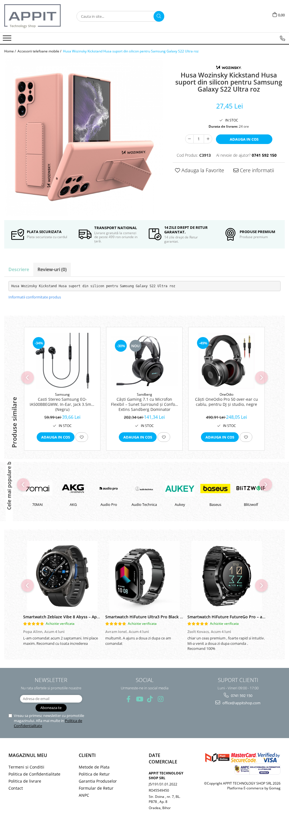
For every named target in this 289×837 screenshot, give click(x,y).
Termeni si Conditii (26, 767)
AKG (37, 504)
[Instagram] (161, 699)
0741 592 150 (241, 695)
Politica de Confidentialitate (34, 774)
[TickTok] (150, 699)
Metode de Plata (94, 767)
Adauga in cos (244, 139)
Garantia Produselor (98, 781)
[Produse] (8, 40)
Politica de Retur (94, 774)
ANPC (84, 795)
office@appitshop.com (241, 702)
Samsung (62, 394)
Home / (10, 51)
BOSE (250, 504)
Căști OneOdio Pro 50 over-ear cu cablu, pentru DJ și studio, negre (226, 402)
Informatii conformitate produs (34, 297)
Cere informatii (256, 170)
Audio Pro (73, 504)
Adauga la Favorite (202, 170)
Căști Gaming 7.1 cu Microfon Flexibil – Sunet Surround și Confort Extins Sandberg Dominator (144, 404)
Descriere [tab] (18, 269)
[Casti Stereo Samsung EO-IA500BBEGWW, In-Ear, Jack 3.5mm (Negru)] (62, 361)
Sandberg (144, 394)
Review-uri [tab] (52, 269)
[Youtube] (139, 699)
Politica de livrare (24, 781)
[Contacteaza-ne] (282, 38)
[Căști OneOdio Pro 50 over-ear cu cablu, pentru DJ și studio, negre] (226, 361)
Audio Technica (108, 504)
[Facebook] (128, 699)
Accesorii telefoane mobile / (39, 51)
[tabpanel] (84, 137)
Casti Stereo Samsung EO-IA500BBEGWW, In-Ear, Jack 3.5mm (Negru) (62, 404)
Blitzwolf (215, 504)
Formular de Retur (96, 788)
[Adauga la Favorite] (81, 437)
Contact (15, 788)
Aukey (144, 504)
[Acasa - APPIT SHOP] (32, 16)
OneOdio (226, 394)
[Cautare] (159, 16)
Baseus (180, 504)
